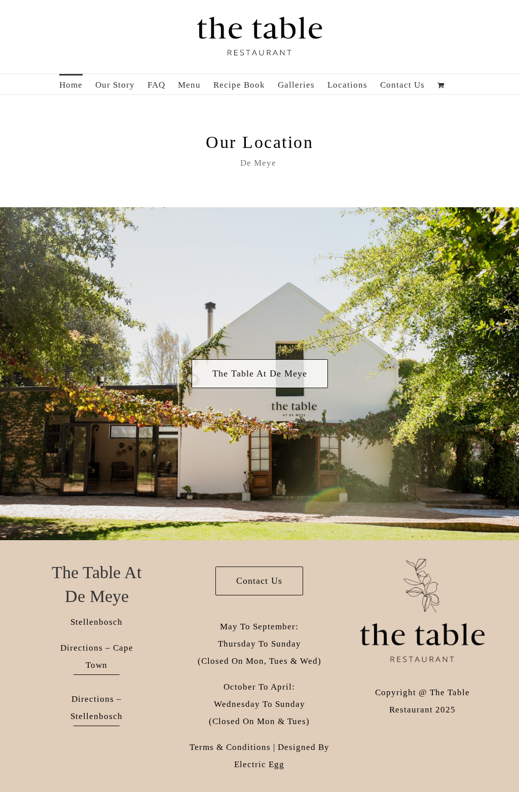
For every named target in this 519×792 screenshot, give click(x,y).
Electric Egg (259, 764)
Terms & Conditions (230, 747)
